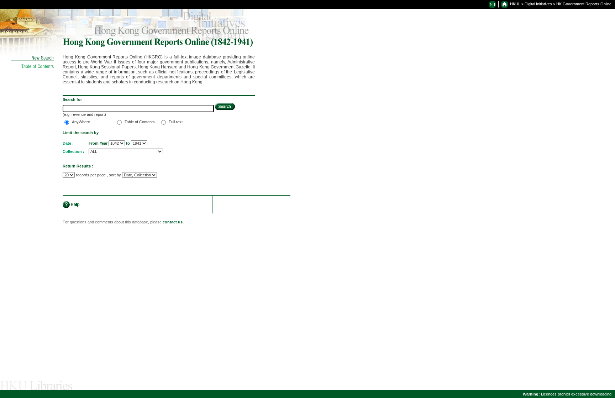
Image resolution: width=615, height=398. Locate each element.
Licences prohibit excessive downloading (567, 394)
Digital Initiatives (538, 4)
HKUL (515, 4)
